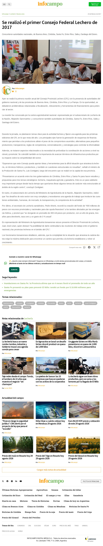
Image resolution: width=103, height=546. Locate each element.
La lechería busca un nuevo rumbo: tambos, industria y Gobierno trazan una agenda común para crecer (15, 345)
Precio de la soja (47, 512)
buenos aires (8, 303)
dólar (46, 526)
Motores (24, 501)
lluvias (56, 501)
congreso (21, 526)
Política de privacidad (91, 481)
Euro (54, 526)
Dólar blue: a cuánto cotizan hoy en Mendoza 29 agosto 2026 (50, 422)
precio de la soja (8, 531)
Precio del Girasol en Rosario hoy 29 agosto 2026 (83, 457)
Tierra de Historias (40, 501)
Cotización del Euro (11, 495)
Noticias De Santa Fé (79, 506)
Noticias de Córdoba (11, 512)
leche (69, 303)
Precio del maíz (66, 512)
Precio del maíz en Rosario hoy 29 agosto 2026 (17, 457)
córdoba (41, 303)
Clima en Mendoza (56, 506)
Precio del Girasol (10, 517)
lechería (78, 303)
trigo (76, 526)
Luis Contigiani (90, 303)
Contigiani (30, 303)
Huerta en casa (9, 501)
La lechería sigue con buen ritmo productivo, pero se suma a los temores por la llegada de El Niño (83, 379)
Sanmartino (16, 307)
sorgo (20, 531)
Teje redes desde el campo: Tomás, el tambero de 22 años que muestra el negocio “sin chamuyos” (17, 380)
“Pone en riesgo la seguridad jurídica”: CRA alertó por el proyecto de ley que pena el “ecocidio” (15, 424)
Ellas (67, 495)
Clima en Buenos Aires (12, 506)
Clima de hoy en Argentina (76, 501)
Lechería (12, 14)
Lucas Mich (8, 388)
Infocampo (5, 14)
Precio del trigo (84, 512)
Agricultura (41, 490)
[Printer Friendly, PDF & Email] (98, 248)
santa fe (27, 307)
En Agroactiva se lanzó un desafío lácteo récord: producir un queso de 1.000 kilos (51, 344)
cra (29, 526)
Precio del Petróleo (31, 517)
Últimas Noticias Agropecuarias (17, 490)
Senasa (54, 490)
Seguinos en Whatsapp (95, 4)
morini (6, 307)
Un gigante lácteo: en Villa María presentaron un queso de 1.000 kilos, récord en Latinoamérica (82, 344)
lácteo (61, 303)
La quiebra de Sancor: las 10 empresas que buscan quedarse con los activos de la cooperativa (50, 379)
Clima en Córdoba (35, 506)
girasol (85, 526)
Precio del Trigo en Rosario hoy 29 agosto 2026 (50, 457)
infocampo (7, 353)
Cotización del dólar (71, 490)
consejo (19, 303)
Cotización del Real (33, 495)
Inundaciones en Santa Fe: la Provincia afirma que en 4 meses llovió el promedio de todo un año (49, 283)
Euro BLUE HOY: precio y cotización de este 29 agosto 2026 (84, 422)
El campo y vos (53, 495)
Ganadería (78, 495)
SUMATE (14, 269)
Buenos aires (20, 14)
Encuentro (51, 303)
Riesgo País (30, 512)
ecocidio (37, 526)
